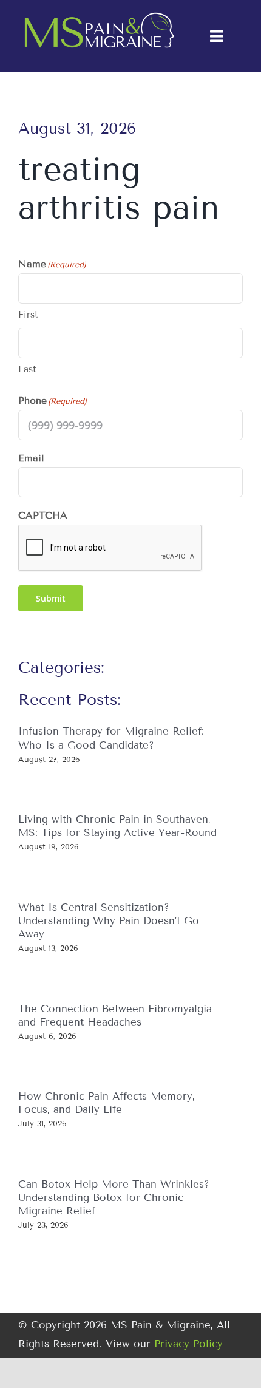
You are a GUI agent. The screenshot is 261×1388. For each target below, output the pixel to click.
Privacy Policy (188, 1344)
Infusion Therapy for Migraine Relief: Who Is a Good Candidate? (111, 738)
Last (27, 369)
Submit (51, 598)
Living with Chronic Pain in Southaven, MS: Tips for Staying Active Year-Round (117, 826)
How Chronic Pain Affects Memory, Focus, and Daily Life (106, 1103)
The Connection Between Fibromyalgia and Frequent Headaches (115, 1015)
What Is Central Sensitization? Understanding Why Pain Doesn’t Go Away (108, 921)
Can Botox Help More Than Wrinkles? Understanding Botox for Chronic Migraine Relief (113, 1197)
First (28, 314)
